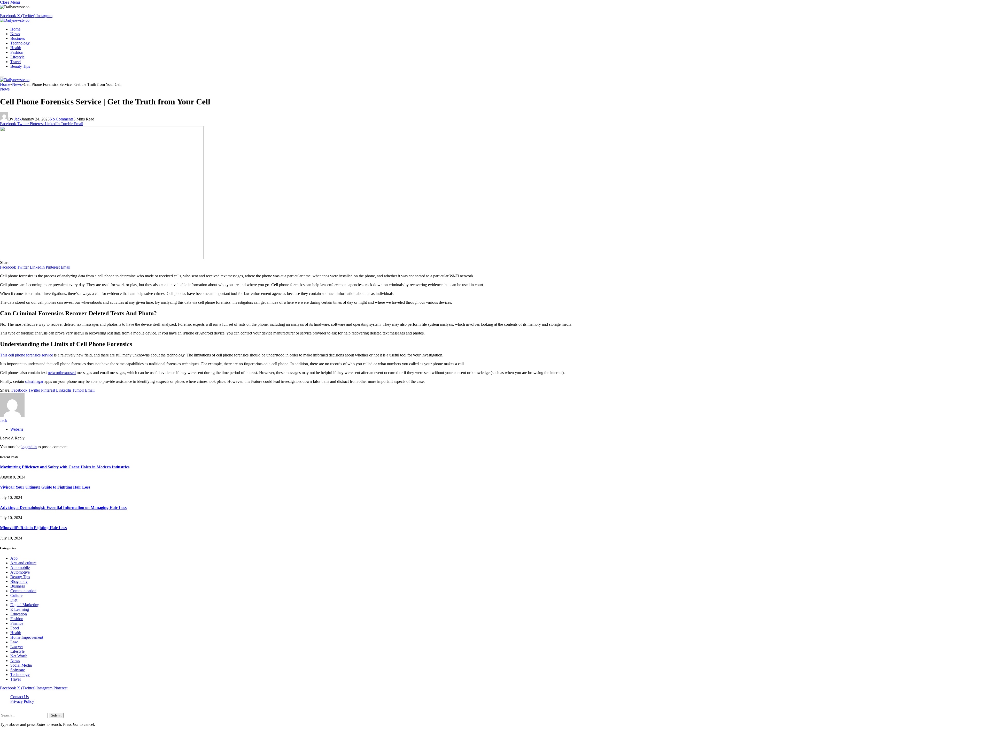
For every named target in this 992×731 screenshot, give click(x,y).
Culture (16, 595)
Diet (13, 600)
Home (15, 29)
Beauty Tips (20, 66)
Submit (56, 715)
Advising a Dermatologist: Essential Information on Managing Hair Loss (63, 507)
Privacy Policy (22, 701)
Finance (16, 623)
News (15, 34)
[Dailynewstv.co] (14, 20)
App (14, 558)
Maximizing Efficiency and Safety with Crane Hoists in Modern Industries (64, 467)
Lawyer (16, 646)
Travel (15, 61)
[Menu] (2, 76)
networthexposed (62, 372)
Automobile (20, 567)
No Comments (61, 119)
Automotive (20, 572)
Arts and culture (23, 563)
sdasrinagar (34, 381)
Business (17, 38)
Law (14, 642)
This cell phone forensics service (26, 355)
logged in (29, 447)
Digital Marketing (24, 605)
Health (15, 47)
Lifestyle (17, 57)
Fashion (16, 52)
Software (17, 670)
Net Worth (18, 656)
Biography (19, 581)
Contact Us (19, 697)
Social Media (21, 665)
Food (14, 628)
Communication (23, 591)
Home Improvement (26, 637)
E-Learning (19, 609)
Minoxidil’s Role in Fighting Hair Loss (33, 528)
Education (18, 614)
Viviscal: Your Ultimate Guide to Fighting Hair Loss (45, 487)
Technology (20, 43)
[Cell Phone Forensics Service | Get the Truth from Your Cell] (102, 258)
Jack (17, 119)
